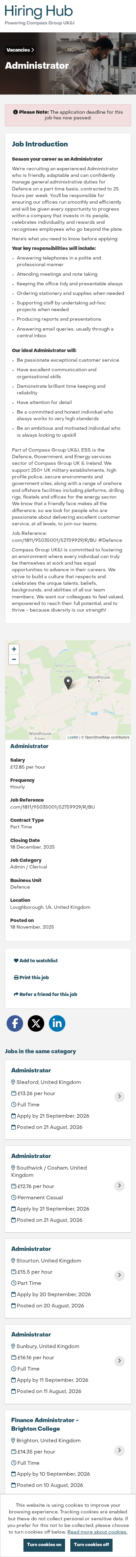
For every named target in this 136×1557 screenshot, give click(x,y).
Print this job (33, 978)
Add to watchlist (38, 961)
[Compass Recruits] (39, 16)
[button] (68, 683)
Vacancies (19, 50)
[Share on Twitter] (36, 1023)
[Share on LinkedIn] (57, 1023)
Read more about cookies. (97, 1532)
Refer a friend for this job (47, 995)
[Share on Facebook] (15, 1023)
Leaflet (73, 737)
